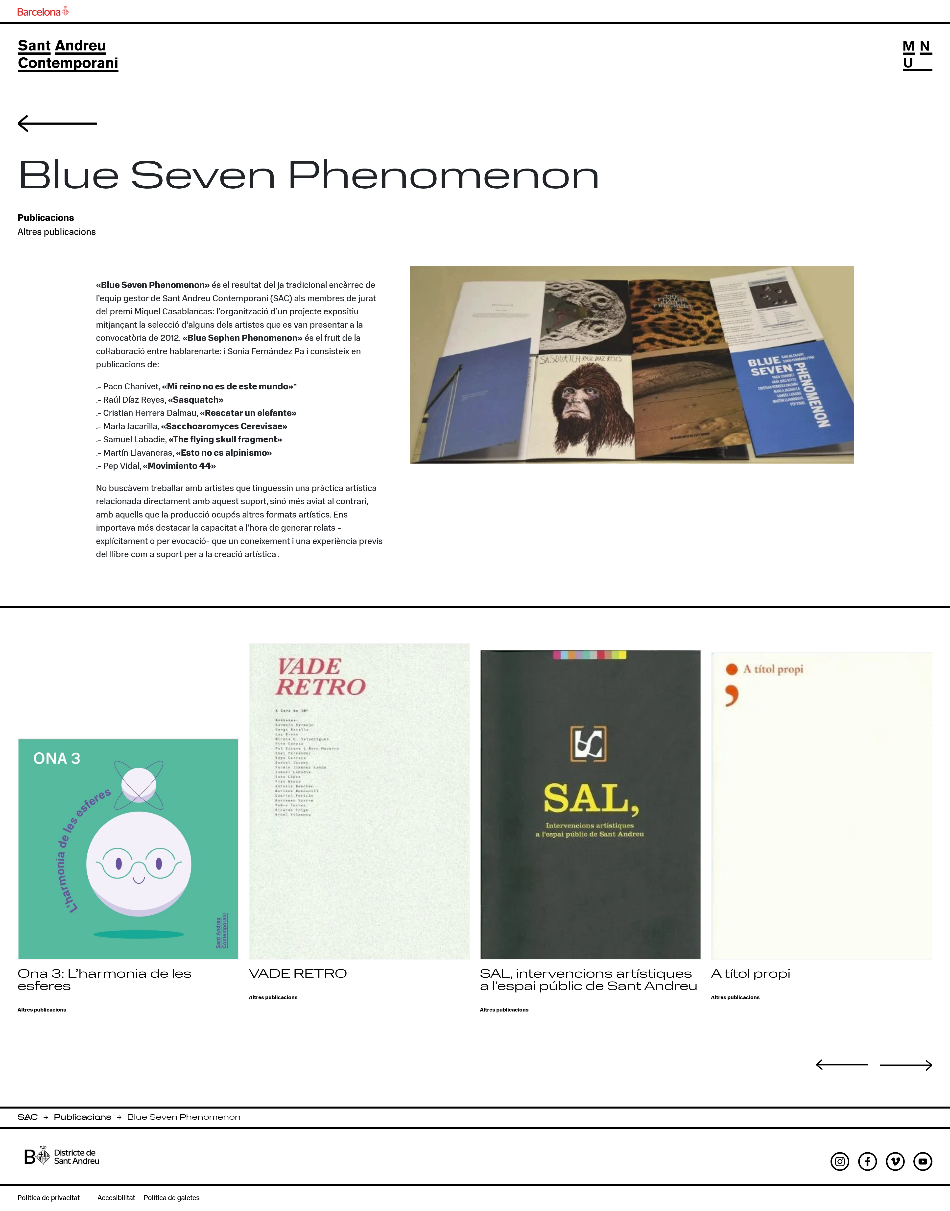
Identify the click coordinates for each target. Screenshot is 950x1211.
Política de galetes (172, 1198)
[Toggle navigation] (917, 56)
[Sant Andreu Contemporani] (68, 56)
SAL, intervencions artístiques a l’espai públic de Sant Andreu (589, 980)
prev (842, 1064)
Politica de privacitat (49, 1198)
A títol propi (750, 974)
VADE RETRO (298, 974)
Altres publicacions (57, 232)
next (905, 1065)
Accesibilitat (116, 1198)
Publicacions (82, 1118)
